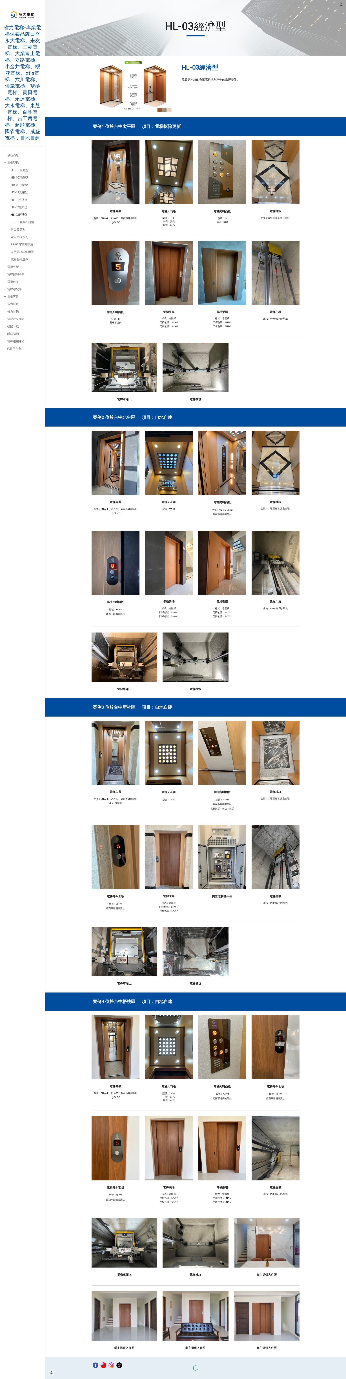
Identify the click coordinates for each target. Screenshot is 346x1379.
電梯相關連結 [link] (16, 341)
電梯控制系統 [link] (16, 274)
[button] (341, 5)
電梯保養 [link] (13, 282)
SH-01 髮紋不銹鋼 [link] (22, 222)
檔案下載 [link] (13, 326)
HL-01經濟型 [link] (19, 200)
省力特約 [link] (13, 311)
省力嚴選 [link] (13, 304)
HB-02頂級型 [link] (19, 177)
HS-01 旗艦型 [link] (19, 170)
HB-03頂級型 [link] (19, 185)
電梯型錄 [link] (13, 162)
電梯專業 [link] (13, 296)
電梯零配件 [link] (14, 289)
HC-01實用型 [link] (19, 192)
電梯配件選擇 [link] (19, 259)
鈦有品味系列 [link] (19, 237)
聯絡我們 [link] (13, 334)
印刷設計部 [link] (14, 349)
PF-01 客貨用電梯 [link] (22, 244)
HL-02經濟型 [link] (19, 207)
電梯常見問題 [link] (16, 319)
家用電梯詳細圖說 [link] (22, 252)
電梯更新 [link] (13, 267)
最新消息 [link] (13, 155)
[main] (195, 28)
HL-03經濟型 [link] (19, 215)
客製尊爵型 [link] (18, 230)
